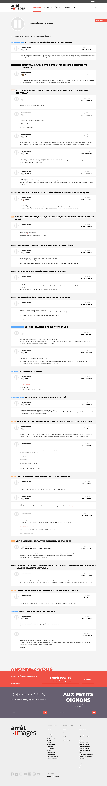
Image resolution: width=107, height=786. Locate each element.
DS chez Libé (56, 776)
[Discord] (34, 775)
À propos (81, 738)
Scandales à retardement (52, 733)
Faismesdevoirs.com (26, 234)
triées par (31, 36)
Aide (80, 752)
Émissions (58, 7)
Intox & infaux (50, 735)
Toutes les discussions (84, 748)
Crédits (81, 763)
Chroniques (70, 7)
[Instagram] (25, 775)
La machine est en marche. (27, 526)
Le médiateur (82, 733)
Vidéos (64, 738)
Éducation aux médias (84, 736)
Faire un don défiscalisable (85, 756)
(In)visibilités (50, 746)
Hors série (49, 776)
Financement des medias (52, 758)
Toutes (64, 729)
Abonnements (82, 729)
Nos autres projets (83, 742)
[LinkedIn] (38, 775)
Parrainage (81, 735)
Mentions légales (83, 760)
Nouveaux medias (51, 744)
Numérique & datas (51, 738)
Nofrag (71, 506)
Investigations (50, 736)
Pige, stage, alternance (84, 750)
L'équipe (81, 740)
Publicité (49, 750)
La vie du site (82, 731)
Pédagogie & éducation (52, 756)
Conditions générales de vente (86, 762)
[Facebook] (12, 775)
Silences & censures (51, 754)
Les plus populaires (67, 740)
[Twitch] (29, 775)
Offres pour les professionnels (86, 754)
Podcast (81, 767)
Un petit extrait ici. (25, 384)
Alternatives (49, 742)
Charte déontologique (84, 744)
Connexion (92, 1)
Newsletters (82, 758)
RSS (80, 765)
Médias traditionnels (51, 752)
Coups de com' (50, 731)
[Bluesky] (16, 775)
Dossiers (65, 736)
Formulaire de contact (84, 746)
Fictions (49, 729)
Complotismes (50, 748)
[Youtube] (21, 775)
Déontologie (50, 740)
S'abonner (100, 20)
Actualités (48, 7)
